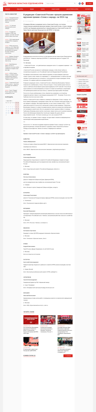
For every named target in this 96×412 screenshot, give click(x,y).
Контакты (88, 9)
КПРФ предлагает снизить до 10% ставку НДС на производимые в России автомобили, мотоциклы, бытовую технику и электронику (12, 49)
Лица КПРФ (20, 9)
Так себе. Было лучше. (83, 85)
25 (8, 112)
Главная (7, 9)
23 (18, 110)
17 (6, 110)
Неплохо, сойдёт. (82, 83)
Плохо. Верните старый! (83, 87)
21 (13, 110)
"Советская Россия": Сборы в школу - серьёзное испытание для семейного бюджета (12, 85)
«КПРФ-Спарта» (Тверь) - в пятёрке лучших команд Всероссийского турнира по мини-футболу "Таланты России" (11, 76)
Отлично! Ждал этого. (83, 79)
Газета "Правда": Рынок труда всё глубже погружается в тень (11, 92)
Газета (43, 9)
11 (8, 108)
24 (6, 112)
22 (16, 110)
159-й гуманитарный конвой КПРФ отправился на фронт (12, 41)
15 (16, 108)
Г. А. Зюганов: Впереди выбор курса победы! (10, 27)
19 (10, 110)
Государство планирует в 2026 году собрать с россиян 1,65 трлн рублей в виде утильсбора (12, 34)
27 (12, 112)
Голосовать (84, 90)
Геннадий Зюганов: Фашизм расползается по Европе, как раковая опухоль (12, 20)
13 (12, 108)
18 (8, 110)
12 (10, 108)
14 (13, 108)
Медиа (32, 9)
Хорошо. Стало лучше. (83, 81)
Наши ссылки (55, 9)
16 (18, 108)
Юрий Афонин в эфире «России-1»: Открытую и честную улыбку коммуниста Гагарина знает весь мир (12, 67)
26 (10, 112)
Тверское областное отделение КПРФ (25, 3)
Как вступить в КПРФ (72, 9)
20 (12, 110)
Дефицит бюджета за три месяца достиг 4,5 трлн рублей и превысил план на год (11, 59)
